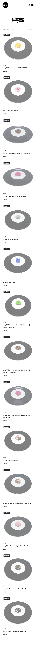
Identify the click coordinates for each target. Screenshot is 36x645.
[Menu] (32, 5)
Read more (18, 63)
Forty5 (4, 65)
